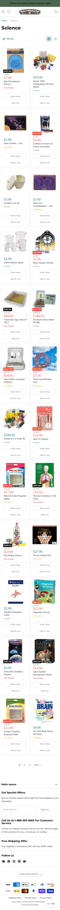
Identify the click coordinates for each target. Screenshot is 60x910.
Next (37, 764)
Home (4, 20)
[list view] (55, 39)
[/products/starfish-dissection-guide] (15, 591)
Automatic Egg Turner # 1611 (15, 321)
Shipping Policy (15, 898)
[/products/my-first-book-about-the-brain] (44, 711)
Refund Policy (31, 898)
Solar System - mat (13, 143)
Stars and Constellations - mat (43, 204)
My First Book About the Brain (43, 733)
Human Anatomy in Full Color (44, 497)
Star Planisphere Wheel (12, 83)
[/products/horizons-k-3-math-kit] (15, 418)
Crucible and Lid (12, 203)
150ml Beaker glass (13, 262)
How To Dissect (40, 439)
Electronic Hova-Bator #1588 (43, 321)
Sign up (45, 809)
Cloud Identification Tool (42, 381)
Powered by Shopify (30, 904)
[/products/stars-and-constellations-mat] (44, 182)
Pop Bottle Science (13, 555)
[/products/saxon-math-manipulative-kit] (44, 61)
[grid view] (49, 39)
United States (28, 874)
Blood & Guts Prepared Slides (15, 497)
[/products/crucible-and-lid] (15, 182)
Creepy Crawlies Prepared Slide (12, 733)
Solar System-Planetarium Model (42, 673)
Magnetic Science (41, 612)
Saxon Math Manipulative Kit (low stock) (43, 84)
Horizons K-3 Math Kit (14, 438)
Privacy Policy (46, 898)
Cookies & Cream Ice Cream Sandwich (43, 145)
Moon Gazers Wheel (43, 262)
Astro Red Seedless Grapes (13, 673)
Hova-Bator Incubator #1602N (14, 381)
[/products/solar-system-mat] (15, 123)
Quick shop (15, 96)
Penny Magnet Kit (42, 555)
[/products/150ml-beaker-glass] (15, 242)
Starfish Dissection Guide (13, 614)
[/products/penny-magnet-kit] (44, 535)
